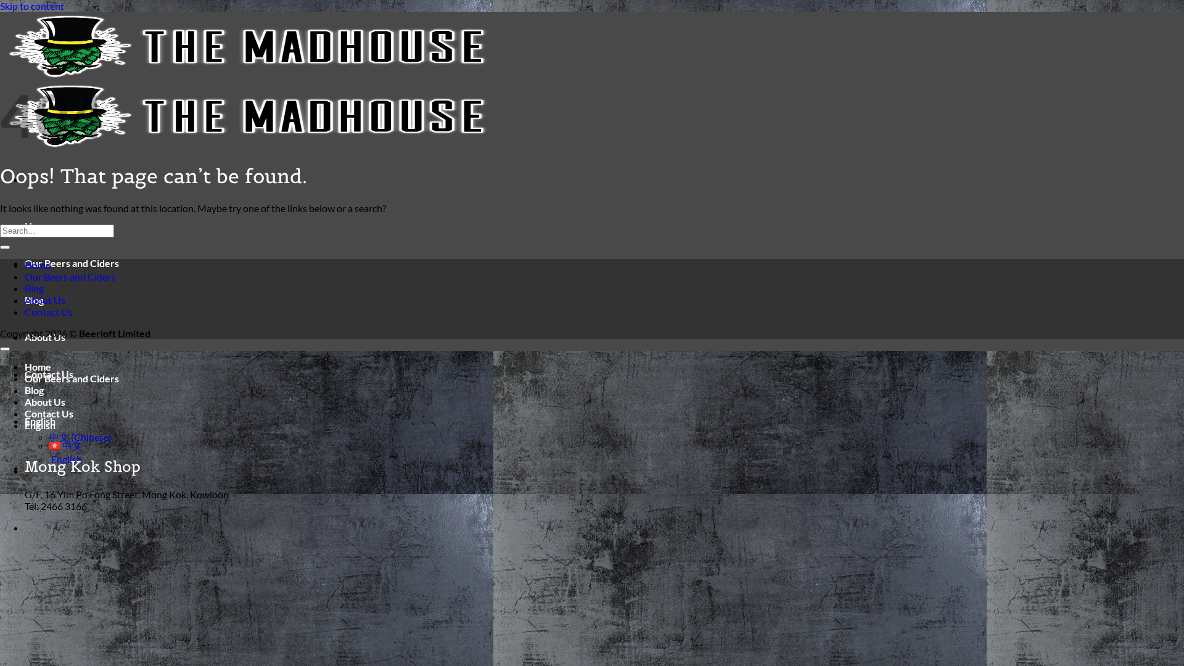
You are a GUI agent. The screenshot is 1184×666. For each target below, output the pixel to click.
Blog (34, 288)
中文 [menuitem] (71, 445)
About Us (45, 300)
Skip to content (32, 6)
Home (38, 265)
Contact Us (49, 312)
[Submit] (5, 247)
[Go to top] (5, 349)
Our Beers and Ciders (72, 263)
